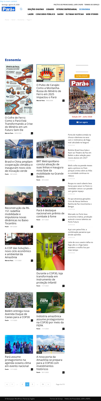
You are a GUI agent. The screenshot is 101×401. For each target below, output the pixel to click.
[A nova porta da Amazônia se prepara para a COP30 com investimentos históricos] (50, 344)
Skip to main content (8, 1)
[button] (21, 9)
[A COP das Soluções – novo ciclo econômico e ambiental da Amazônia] (19, 239)
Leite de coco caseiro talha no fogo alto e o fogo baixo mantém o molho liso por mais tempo (80, 246)
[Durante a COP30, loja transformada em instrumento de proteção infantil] (50, 251)
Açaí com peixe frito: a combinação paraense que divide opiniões (79, 232)
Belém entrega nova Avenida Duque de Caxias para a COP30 (17, 314)
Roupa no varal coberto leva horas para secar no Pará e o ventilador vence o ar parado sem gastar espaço (80, 187)
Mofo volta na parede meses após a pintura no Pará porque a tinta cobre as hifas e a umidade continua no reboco (80, 170)
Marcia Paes (9, 133)
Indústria (8, 113)
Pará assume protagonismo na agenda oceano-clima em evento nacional (18, 361)
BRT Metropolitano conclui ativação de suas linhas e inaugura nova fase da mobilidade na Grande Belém (50, 169)
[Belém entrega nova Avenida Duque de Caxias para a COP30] (19, 300)
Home (7, 20)
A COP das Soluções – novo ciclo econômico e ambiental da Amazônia (18, 252)
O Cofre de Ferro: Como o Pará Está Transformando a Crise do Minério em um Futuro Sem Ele (19, 124)
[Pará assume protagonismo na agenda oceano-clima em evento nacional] (19, 344)
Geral (13, 20)
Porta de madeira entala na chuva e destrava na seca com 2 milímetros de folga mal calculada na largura (79, 138)
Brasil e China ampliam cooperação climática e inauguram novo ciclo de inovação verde (19, 166)
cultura (39, 206)
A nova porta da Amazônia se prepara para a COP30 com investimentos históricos (49, 363)
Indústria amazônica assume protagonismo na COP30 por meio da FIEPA (50, 320)
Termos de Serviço (56, 399)
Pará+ (7, 174)
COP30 (39, 269)
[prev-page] (7, 384)
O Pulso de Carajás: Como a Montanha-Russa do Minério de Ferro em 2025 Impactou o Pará (48, 91)
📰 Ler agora (82, 122)
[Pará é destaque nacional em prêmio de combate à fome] (50, 196)
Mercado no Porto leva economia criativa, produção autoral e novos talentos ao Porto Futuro (80, 218)
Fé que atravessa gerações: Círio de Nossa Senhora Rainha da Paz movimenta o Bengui (80, 202)
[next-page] (48, 384)
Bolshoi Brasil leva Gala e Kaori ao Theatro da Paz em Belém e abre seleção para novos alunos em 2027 (79, 154)
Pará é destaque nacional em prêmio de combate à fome (50, 213)
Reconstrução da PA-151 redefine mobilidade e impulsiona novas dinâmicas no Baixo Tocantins (17, 215)
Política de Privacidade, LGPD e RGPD (77, 399)
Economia (21, 20)
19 (43, 384)
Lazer (7, 244)
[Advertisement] (50, 39)
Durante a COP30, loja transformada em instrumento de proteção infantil (49, 278)
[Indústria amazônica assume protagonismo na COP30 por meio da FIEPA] (50, 302)
